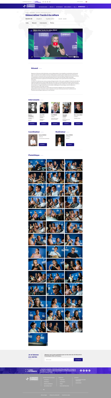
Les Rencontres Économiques (49, 377)
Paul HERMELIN (54, 115)
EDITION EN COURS (43, 6)
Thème (61, 383)
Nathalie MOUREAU (42, 135)
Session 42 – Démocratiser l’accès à (44, 12)
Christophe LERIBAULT (65, 115)
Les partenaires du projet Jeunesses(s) (81, 380)
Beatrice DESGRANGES (31, 115)
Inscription (46, 379)
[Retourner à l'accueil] (29, 6)
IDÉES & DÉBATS (67, 6)
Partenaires (46, 381)
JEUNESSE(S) (81, 6)
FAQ (74, 6)
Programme (32, 12)
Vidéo (27, 23)
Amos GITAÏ (42, 115)
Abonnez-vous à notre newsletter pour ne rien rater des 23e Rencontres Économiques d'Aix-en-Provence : (63, 355)
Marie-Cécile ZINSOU (78, 115)
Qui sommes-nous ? (48, 385)
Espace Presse (80, 1)
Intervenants (43, 23)
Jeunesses (76, 377)
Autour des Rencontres (64, 385)
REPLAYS (52, 6)
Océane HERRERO (69, 135)
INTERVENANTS (59, 6)
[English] (85, 2)
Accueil (27, 12)
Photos (52, 23)
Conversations (78, 382)
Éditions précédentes (48, 383)
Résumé (34, 23)
